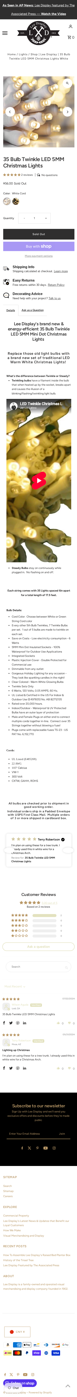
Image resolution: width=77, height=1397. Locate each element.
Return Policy (56, 284)
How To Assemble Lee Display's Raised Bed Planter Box (36, 1255)
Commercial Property (16, 1215)
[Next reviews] (68, 850)
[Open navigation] (8, 33)
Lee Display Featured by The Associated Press (31, 1265)
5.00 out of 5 (49, 902)
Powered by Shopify (40, 1392)
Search (7, 1186)
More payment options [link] (39, 255)
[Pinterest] (37, 1149)
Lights (23, 54)
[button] (12, 174)
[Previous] (10, 112)
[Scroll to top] (68, 1386)
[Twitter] (29, 1149)
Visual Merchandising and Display (23, 1235)
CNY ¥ (20, 1331)
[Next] (67, 112)
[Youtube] (45, 1149)
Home (11, 54)
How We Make (12, 1230)
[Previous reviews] (9, 850)
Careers (8, 1196)
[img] (11, 999)
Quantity (8, 218)
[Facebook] (22, 1149)
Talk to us (55, 298)
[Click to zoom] (67, 83)
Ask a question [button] (38, 947)
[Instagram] (54, 1149)
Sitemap (8, 1191)
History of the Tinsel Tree (18, 1260)
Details (10, 310)
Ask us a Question (33, 310)
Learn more (61, 271)
